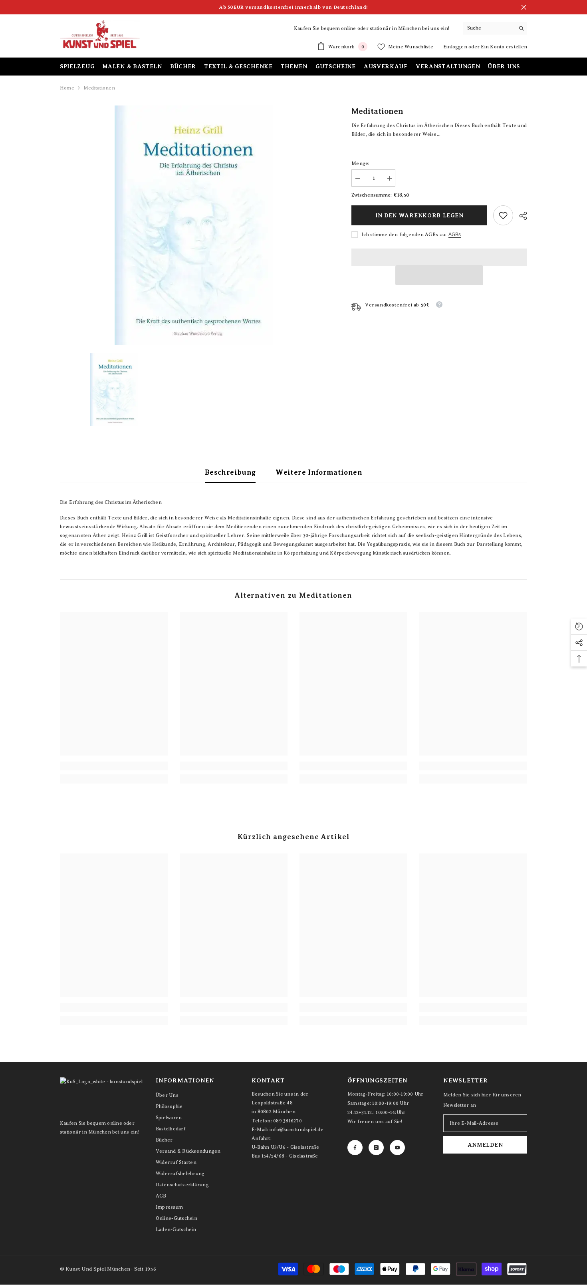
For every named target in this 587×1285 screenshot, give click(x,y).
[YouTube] (397, 1147)
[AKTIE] (520, 215)
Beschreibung (230, 472)
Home (67, 88)
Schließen (523, 7)
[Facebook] (355, 1147)
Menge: (360, 163)
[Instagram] (376, 1147)
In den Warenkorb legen (419, 215)
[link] (503, 215)
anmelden (485, 1145)
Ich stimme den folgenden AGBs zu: (403, 234)
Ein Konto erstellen (504, 47)
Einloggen (455, 47)
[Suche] (495, 28)
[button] (439, 275)
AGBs (454, 234)
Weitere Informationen (319, 472)
